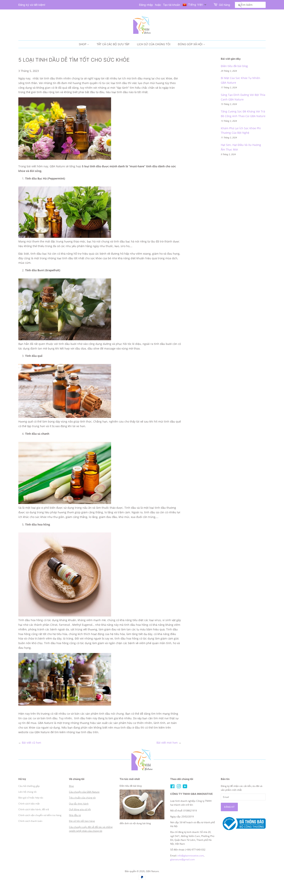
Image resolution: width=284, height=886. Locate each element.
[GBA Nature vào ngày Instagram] (179, 787)
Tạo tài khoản (171, 4)
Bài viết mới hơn (167, 742)
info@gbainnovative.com (190, 855)
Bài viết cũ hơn (31, 742)
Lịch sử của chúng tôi (153, 44)
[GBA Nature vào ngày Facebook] (172, 787)
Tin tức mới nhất (130, 779)
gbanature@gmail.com (182, 859)
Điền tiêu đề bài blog (234, 66)
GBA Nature (152, 871)
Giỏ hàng (224, 4)
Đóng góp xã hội (190, 44)
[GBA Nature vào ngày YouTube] (185, 787)
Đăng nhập (146, 4)
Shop (83, 44)
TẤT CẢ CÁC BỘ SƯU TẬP (113, 44)
